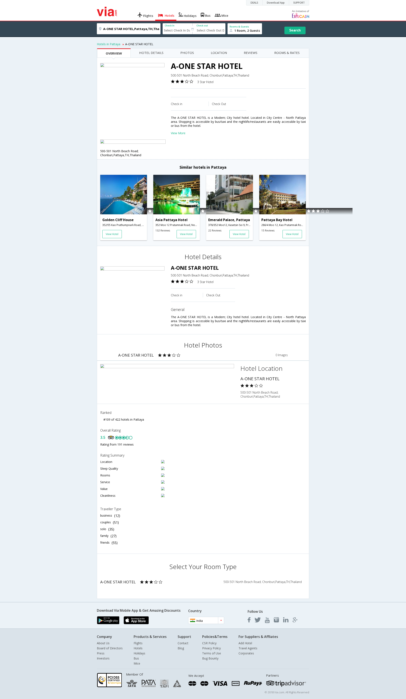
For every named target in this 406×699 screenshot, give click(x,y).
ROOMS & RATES (287, 53)
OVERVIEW (114, 53)
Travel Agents (248, 648)
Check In (169, 25)
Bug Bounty (210, 658)
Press (100, 653)
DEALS (254, 2)
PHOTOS (187, 53)
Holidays (139, 653)
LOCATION (219, 53)
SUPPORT (299, 2)
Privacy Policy (211, 648)
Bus (136, 658)
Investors (103, 658)
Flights (138, 643)
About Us (103, 643)
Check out (202, 25)
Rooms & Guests (239, 26)
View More (178, 133)
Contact (183, 643)
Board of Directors (110, 648)
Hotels (138, 648)
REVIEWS (250, 53)
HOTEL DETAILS (151, 53)
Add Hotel (245, 643)
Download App (276, 2)
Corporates (246, 653)
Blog (181, 648)
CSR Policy (209, 643)
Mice (137, 663)
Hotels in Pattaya (108, 44)
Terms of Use (211, 653)
